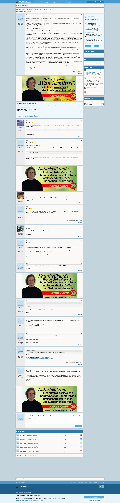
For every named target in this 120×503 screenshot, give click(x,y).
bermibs (85, 53)
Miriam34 (21, 443)
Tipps (101, 482)
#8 (81, 263)
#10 (81, 318)
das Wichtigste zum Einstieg (29, 115)
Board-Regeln (96, 482)
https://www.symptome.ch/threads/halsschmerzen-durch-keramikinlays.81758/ (41, 215)
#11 (81, 333)
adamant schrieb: (30, 350)
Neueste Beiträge (88, 67)
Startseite (36, 1)
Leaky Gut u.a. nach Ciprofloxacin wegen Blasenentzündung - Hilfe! (34, 446)
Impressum (75, 482)
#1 (81, 14)
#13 (81, 368)
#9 (81, 300)
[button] (40, 1)
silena (79, 443)
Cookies (18, 482)
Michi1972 (21, 447)
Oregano (78, 439)
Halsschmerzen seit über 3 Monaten (28, 450)
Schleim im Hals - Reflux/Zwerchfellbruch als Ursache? (32, 442)
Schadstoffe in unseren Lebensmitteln (94, 91)
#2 (81, 120)
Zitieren (80, 73)
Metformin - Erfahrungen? (91, 87)
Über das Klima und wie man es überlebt (94, 83)
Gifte (87, 94)
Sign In (88, 45)
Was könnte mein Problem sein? (31, 435)
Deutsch (23, 482)
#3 (81, 140)
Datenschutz (90, 482)
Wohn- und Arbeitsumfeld (91, 85)
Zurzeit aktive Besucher (89, 51)
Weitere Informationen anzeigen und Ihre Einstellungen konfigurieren (29, 500)
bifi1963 (102, 104)
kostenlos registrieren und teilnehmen (30, 116)
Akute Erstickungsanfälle (25, 438)
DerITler (21, 451)
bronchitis (28, 11)
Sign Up (96, 45)
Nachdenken (88, 75)
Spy (79, 447)
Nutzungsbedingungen (82, 482)
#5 (81, 206)
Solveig (18, 11)
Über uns (70, 482)
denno (21, 435)
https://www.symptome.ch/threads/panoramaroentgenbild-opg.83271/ (39, 358)
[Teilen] (80, 15)
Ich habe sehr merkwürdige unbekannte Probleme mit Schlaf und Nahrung (36, 434)
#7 (81, 240)
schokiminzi (22, 439)
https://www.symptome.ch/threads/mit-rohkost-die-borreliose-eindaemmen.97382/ (42, 374)
